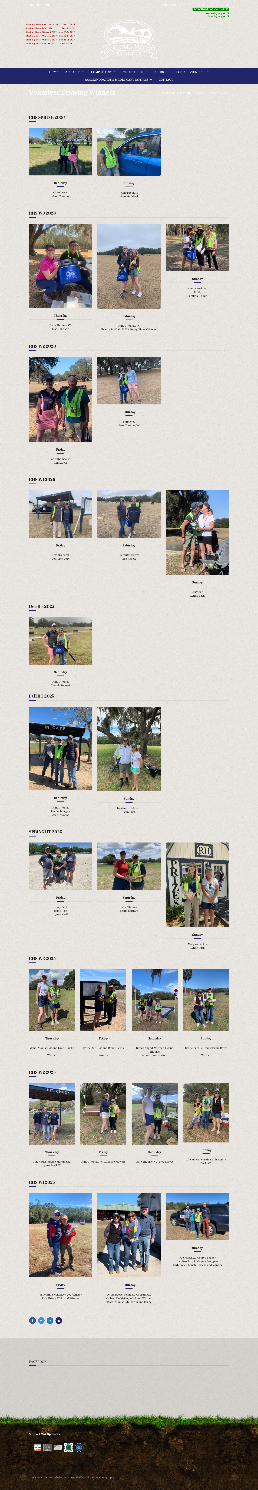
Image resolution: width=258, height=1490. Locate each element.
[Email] (59, 1320)
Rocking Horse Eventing (176, 92)
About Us (73, 72)
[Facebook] (33, 1320)
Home (53, 72)
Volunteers (133, 72)
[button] (31, 1447)
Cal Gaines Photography (99, 1477)
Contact (166, 79)
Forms (159, 72)
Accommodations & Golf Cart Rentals (116, 79)
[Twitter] (42, 1320)
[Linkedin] (51, 1320)
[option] (39, 1447)
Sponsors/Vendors (189, 72)
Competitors (102, 72)
